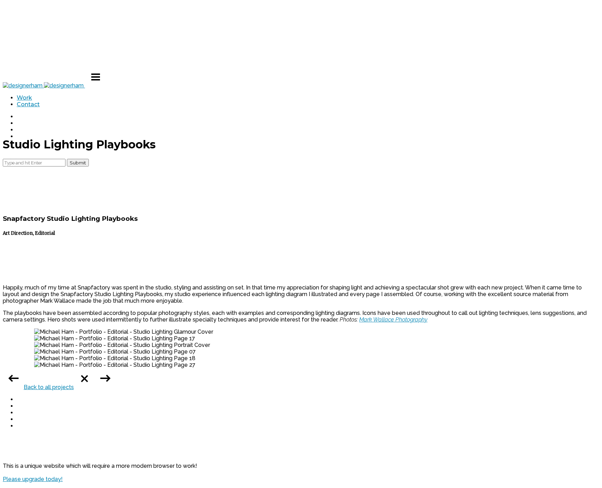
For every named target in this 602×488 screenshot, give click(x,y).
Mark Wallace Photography (393, 319)
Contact (28, 104)
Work (24, 97)
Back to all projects (49, 387)
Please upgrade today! (33, 479)
